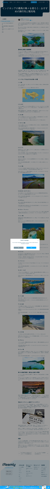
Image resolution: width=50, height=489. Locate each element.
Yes (31, 247)
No (18, 247)
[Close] (38, 240)
